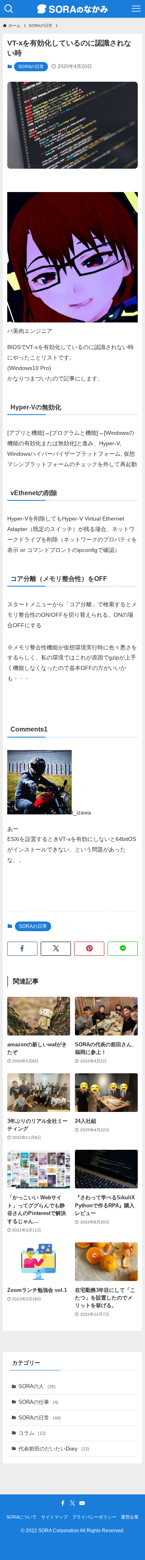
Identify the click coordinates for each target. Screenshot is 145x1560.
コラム (32, 1433)
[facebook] (62, 1503)
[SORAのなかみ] (72, 9)
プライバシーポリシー (94, 1517)
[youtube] (82, 1503)
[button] (22, 948)
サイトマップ (54, 1517)
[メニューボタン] (136, 9)
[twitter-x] (72, 1503)
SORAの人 (37, 1386)
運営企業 (130, 1517)
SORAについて (21, 1517)
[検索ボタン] (9, 9)
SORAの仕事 (38, 1402)
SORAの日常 (31, 66)
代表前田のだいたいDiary (54, 1449)
